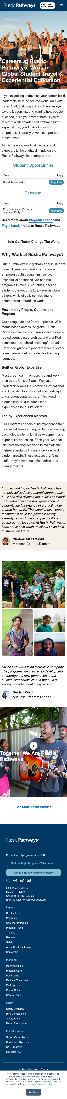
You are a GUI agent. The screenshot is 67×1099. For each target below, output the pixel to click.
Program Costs (14, 970)
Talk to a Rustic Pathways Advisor (34, 872)
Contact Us (12, 952)
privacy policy (46, 1084)
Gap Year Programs (17, 922)
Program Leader (41, 220)
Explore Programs (47, 5)
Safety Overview (15, 1008)
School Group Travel (17, 1037)
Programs (11, 918)
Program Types (14, 927)
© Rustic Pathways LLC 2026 (33, 1069)
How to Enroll (13, 995)
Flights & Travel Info (17, 980)
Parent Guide (13, 990)
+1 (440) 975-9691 (26, 895)
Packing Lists (13, 985)
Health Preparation (16, 1023)
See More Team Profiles (33, 807)
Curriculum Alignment (18, 1042)
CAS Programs (14, 1047)
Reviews (10, 937)
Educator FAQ (13, 1051)
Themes (10, 932)
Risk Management (16, 1013)
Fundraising (12, 975)
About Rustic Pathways (18, 947)
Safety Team (13, 1018)
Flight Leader (12, 225)
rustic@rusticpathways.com (32, 899)
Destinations (13, 913)
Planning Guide (14, 965)
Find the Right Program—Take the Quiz (33, 863)
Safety (9, 942)
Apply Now (56, 182)
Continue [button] (33, 1092)
